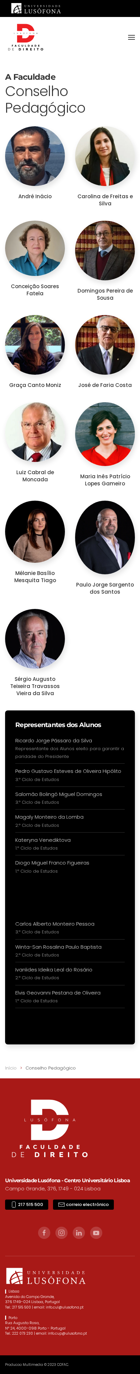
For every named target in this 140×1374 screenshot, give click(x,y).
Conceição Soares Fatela (35, 290)
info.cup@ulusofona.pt (67, 1333)
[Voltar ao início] (25, 37)
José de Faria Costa (105, 385)
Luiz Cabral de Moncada (35, 476)
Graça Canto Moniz (35, 385)
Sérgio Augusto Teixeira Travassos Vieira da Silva (35, 686)
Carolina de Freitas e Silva (105, 200)
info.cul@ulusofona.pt (65, 1307)
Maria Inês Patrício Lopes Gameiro (105, 480)
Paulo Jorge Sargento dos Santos (105, 588)
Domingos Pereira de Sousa (105, 294)
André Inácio (35, 196)
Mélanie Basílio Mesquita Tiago (35, 577)
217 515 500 (30, 1204)
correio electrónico (87, 1204)
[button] (131, 37)
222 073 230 (22, 1333)
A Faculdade (30, 77)
